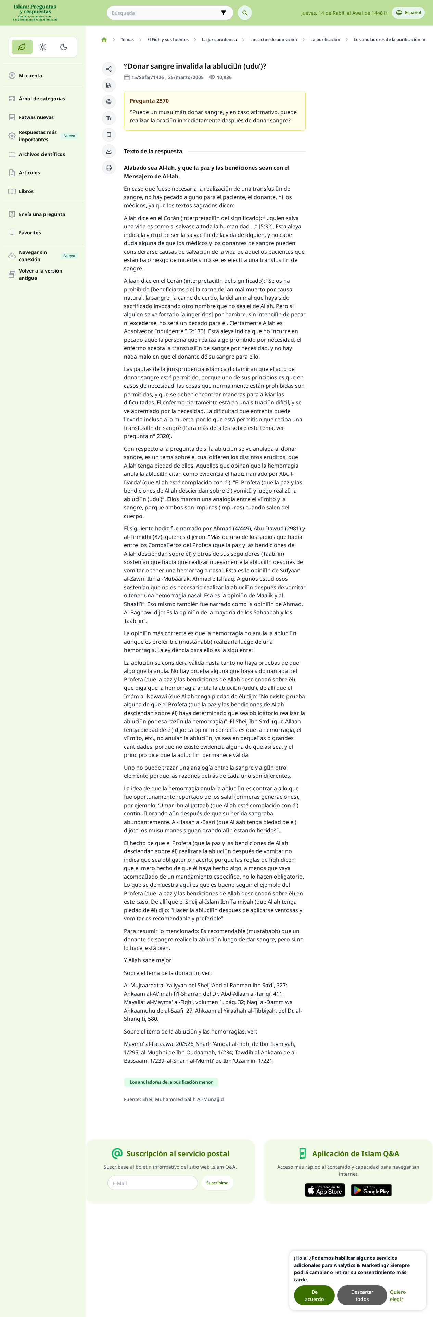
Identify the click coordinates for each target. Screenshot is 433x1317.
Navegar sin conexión (47, 256)
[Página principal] (104, 40)
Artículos (29, 173)
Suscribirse (217, 1183)
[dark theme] (63, 47)
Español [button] (413, 12)
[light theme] (43, 47)
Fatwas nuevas (36, 117)
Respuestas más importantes (47, 136)
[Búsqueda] (245, 12)
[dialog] (357, 1280)
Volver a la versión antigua (40, 274)
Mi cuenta (30, 76)
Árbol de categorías (42, 99)
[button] (109, 69)
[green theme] (22, 47)
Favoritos (30, 233)
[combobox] (165, 12)
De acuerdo (314, 1295)
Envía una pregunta (42, 214)
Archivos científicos (42, 154)
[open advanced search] (223, 12)
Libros (26, 191)
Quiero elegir (398, 1295)
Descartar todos (362, 1295)
